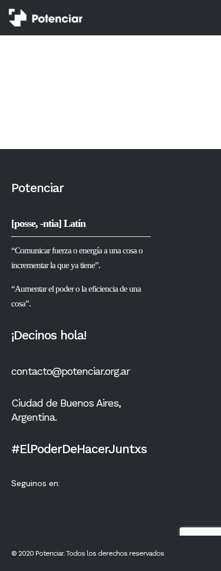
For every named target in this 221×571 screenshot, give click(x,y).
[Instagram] (64, 501)
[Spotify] (110, 501)
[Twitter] (18, 501)
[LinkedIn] (87, 501)
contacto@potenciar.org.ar (70, 371)
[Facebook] (41, 501)
